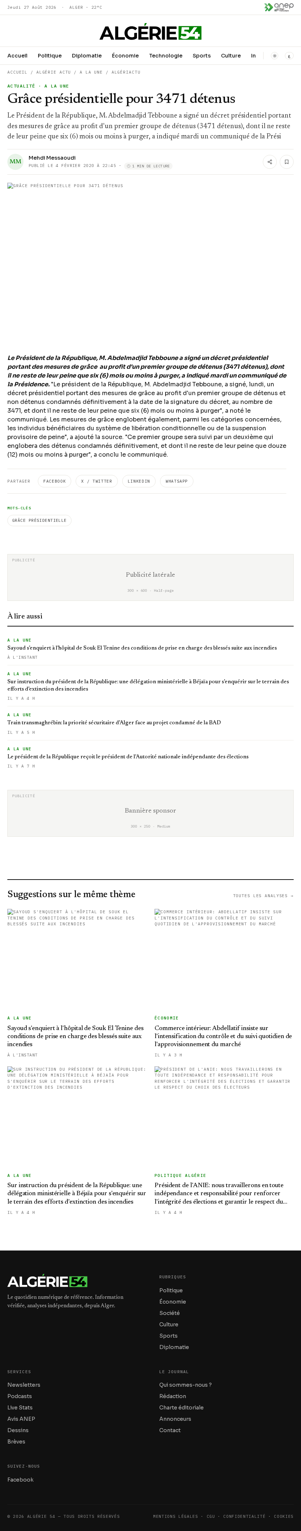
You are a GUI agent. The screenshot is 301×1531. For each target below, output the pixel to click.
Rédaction (172, 1396)
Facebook (54, 481)
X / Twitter (96, 481)
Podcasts (19, 1396)
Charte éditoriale (181, 1407)
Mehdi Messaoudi (52, 158)
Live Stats (20, 1407)
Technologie (165, 55)
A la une (91, 72)
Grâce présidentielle (39, 520)
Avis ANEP (21, 1419)
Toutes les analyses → (263, 895)
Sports (202, 55)
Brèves (16, 1441)
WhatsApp (177, 481)
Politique (50, 55)
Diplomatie (87, 55)
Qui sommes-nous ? (185, 1385)
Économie (125, 55)
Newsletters (23, 1385)
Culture (231, 55)
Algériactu (126, 72)
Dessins (18, 1430)
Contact (170, 1430)
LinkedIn (139, 481)
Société (169, 1313)
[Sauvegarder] (287, 162)
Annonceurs (175, 1419)
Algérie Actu (53, 72)
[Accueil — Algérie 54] (150, 31)
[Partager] (270, 162)
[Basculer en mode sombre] (274, 55)
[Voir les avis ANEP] (279, 7)
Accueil (17, 55)
